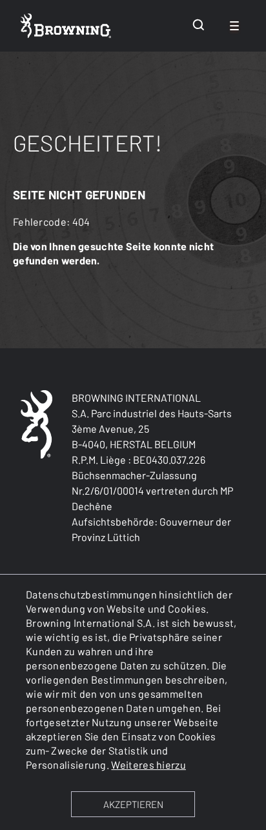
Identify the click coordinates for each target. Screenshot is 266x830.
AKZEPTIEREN (133, 804)
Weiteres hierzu (148, 764)
